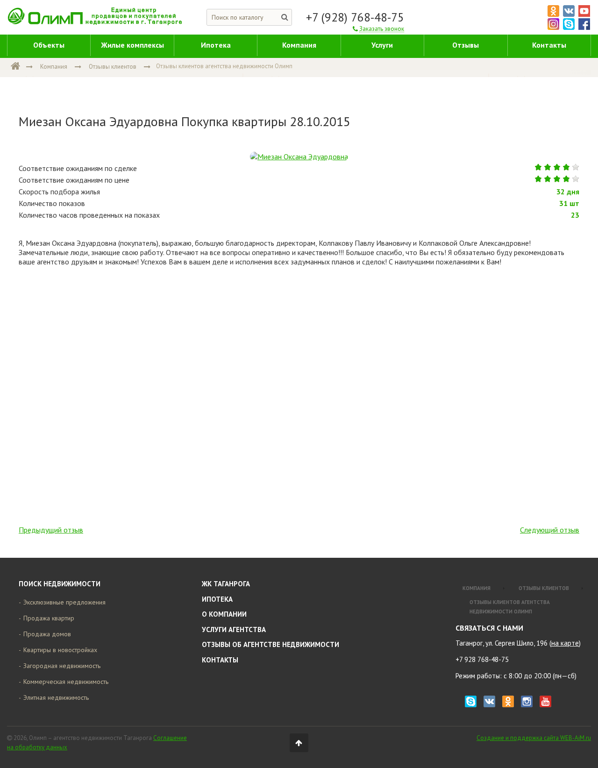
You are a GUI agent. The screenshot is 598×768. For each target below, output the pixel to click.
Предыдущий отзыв (51, 529)
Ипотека (217, 599)
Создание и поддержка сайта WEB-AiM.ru (534, 738)
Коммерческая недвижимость (65, 681)
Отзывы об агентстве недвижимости (270, 644)
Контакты (220, 659)
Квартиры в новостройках (60, 650)
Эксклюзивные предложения (64, 602)
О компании (224, 614)
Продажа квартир (48, 618)
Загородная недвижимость (61, 665)
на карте (565, 643)
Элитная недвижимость (56, 697)
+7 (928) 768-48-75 (355, 17)
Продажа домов (47, 634)
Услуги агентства (234, 629)
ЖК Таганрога (226, 583)
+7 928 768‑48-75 (482, 659)
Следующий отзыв (549, 529)
